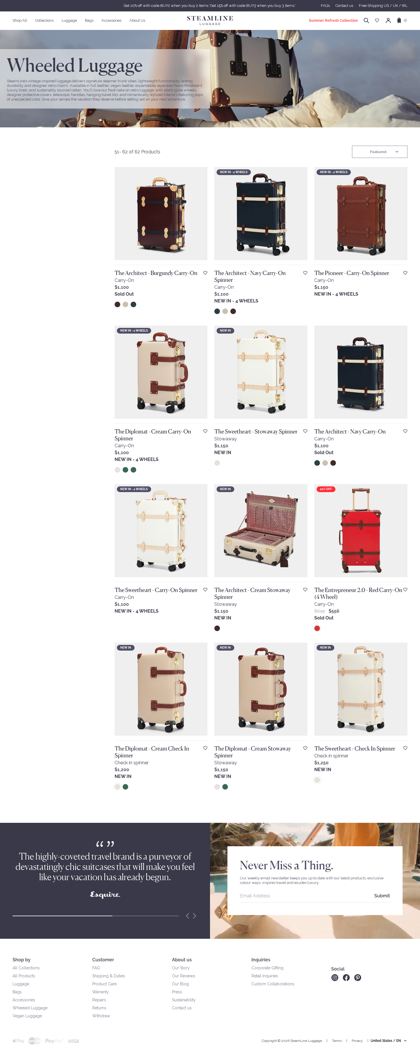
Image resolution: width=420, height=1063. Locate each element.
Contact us (344, 5)
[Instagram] (334, 977)
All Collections (26, 968)
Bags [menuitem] (89, 20)
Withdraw (101, 1016)
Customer (103, 959)
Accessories (24, 1000)
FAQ (96, 968)
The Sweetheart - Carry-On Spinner (156, 590)
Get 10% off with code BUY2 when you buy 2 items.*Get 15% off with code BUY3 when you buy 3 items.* (210, 5)
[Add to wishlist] (205, 273)
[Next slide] (194, 915)
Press (177, 992)
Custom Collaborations (272, 984)
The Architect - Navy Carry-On (350, 431)
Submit (382, 895)
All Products (24, 976)
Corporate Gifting (267, 968)
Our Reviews (183, 976)
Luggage (21, 984)
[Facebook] (346, 977)
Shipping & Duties (108, 976)
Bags (17, 992)
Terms (337, 1041)
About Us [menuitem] (137, 20)
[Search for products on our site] (366, 20)
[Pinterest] (357, 977)
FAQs (325, 5)
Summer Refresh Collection (333, 20)
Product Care (104, 984)
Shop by (22, 959)
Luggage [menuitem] (69, 20)
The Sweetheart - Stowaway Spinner (255, 431)
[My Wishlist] (377, 20)
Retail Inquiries (264, 976)
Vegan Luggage (27, 1016)
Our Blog (180, 984)
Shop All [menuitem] (20, 20)
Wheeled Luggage (30, 1008)
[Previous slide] (188, 915)
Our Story (181, 968)
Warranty (100, 992)
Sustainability (184, 1000)
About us (182, 959)
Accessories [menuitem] (111, 20)
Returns (99, 1008)
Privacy (357, 1041)
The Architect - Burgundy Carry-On (156, 273)
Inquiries (260, 959)
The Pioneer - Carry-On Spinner (351, 273)
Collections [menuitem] (44, 20)
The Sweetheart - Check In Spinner (354, 748)
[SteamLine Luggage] (210, 20)
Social (338, 969)
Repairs (99, 1000)
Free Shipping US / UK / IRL (383, 5)
